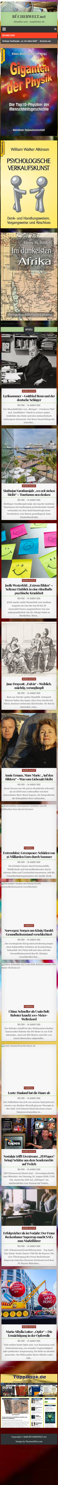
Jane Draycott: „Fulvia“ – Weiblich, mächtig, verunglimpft (28, 686)
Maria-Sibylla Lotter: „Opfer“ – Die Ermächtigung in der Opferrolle (29, 1333)
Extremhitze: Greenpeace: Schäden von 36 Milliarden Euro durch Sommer (29, 855)
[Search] (55, 29)
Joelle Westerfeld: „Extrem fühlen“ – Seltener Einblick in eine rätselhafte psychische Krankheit (29, 589)
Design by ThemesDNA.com (29, 1441)
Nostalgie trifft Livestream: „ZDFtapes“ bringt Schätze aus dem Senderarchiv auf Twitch (28, 1160)
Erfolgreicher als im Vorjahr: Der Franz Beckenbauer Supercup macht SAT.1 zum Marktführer (29, 1237)
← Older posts (8, 1366)
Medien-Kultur (29, 391)
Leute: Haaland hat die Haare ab (29, 1093)
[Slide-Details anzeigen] (29, 92)
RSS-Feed (21, 405)
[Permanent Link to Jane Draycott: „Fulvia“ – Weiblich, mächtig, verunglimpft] (29, 649)
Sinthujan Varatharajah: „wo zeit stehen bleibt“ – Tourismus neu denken (29, 492)
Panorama (29, 848)
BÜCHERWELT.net (29, 16)
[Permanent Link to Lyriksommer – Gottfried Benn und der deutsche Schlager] (29, 361)
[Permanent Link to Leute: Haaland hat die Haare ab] (29, 1065)
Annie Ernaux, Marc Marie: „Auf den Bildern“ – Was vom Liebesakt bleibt (29, 777)
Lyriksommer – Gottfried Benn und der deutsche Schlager (29, 398)
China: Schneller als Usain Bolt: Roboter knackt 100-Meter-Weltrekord (29, 1015)
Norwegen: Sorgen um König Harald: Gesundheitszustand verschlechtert (29, 932)
